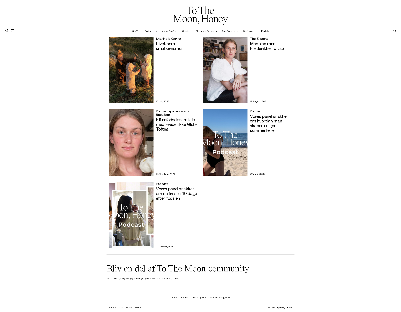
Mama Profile (169, 31)
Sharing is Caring (205, 31)
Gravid (185, 31)
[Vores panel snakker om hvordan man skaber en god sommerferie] (225, 142)
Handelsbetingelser (220, 297)
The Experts (228, 31)
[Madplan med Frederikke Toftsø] (225, 70)
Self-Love (248, 31)
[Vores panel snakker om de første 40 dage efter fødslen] (131, 215)
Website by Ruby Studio (280, 307)
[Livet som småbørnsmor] (131, 70)
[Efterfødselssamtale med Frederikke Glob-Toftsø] (131, 142)
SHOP (135, 31)
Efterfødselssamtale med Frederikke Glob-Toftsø (176, 124)
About (174, 297)
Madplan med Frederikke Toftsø (267, 45)
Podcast (149, 31)
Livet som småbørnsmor (169, 45)
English (265, 31)
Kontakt (185, 297)
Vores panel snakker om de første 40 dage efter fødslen (176, 193)
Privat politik (200, 297)
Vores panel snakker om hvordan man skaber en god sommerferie (269, 123)
